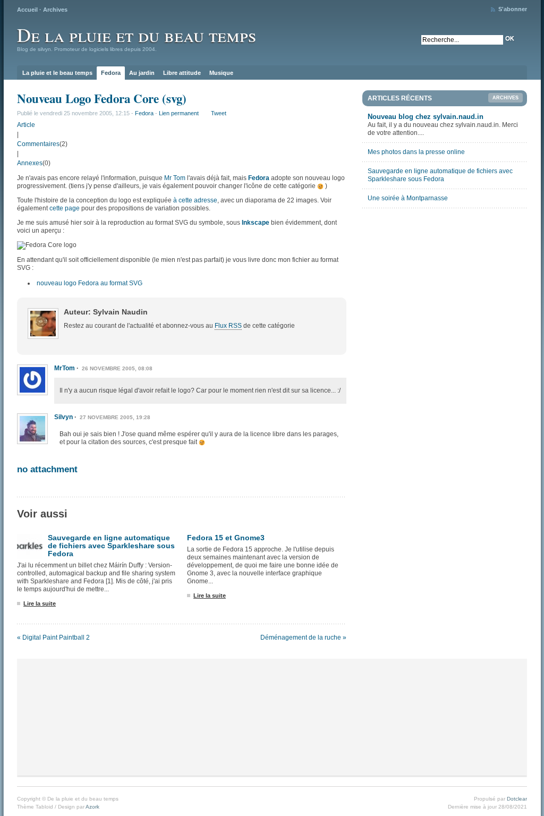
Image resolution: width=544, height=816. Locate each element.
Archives (55, 9)
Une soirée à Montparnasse (408, 198)
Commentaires (38, 144)
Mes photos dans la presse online (416, 152)
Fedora (111, 73)
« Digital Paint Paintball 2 (53, 637)
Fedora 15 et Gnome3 (226, 537)
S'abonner (512, 9)
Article (26, 125)
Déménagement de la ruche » (303, 637)
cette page (64, 208)
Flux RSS (228, 325)
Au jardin (142, 73)
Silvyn (63, 417)
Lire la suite (39, 603)
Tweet (218, 113)
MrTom (64, 368)
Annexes (29, 163)
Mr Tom (174, 178)
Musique (221, 73)
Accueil (27, 9)
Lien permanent (179, 113)
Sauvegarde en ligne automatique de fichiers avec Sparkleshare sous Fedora (111, 545)
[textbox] (462, 40)
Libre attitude (182, 73)
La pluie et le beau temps (57, 73)
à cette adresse (195, 200)
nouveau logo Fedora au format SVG (89, 283)
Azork (92, 807)
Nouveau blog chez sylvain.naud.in (425, 117)
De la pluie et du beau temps (136, 34)
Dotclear (517, 799)
